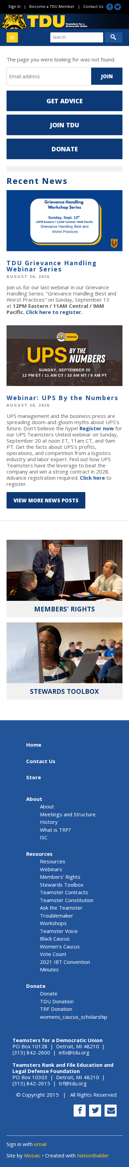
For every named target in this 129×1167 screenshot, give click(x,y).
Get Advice (64, 101)
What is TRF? (55, 829)
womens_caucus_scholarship (73, 1016)
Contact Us (93, 6)
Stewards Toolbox (62, 884)
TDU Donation (57, 1001)
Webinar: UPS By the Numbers (62, 398)
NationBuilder (93, 1155)
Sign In (14, 6)
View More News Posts (45, 500)
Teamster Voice (59, 930)
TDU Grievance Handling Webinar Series (52, 266)
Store (33, 777)
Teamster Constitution (67, 900)
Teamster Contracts (64, 892)
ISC (43, 837)
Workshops (53, 923)
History (49, 821)
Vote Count (53, 953)
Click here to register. (54, 311)
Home (33, 744)
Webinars (51, 869)
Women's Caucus (60, 946)
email (40, 1144)
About (34, 798)
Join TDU (64, 125)
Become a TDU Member (52, 6)
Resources (39, 853)
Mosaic (32, 1155)
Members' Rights (60, 876)
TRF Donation (56, 1008)
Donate (65, 149)
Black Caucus (55, 938)
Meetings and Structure (68, 814)
